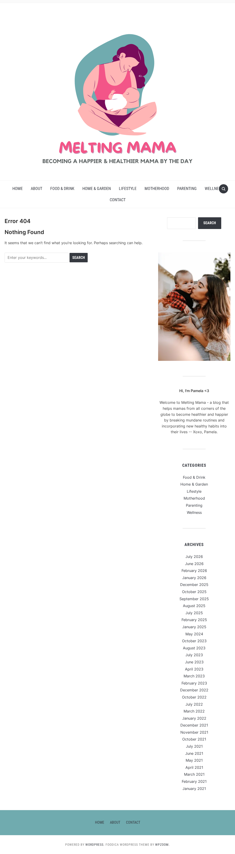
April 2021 (194, 767)
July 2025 (194, 613)
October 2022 (194, 697)
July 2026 (194, 556)
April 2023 (194, 669)
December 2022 (194, 690)
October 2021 (194, 739)
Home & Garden (96, 188)
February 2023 (194, 683)
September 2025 (194, 599)
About (36, 188)
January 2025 (194, 627)
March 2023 (194, 676)
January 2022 (194, 718)
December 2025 (194, 584)
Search (209, 223)
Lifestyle (128, 188)
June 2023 (194, 662)
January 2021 (194, 788)
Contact (118, 199)
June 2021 (194, 753)
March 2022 (194, 711)
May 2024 (194, 634)
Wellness (214, 188)
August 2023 (194, 648)
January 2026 (194, 577)
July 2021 (194, 746)
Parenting (187, 188)
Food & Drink (62, 188)
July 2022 (194, 704)
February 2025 (194, 619)
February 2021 (194, 781)
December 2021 (194, 725)
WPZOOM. (162, 844)
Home (17, 188)
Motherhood (157, 188)
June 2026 (194, 563)
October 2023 (194, 641)
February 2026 (194, 570)
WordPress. (95, 844)
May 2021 (194, 760)
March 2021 (194, 774)
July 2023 (194, 655)
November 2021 (194, 732)
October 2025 (194, 591)
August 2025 (194, 605)
